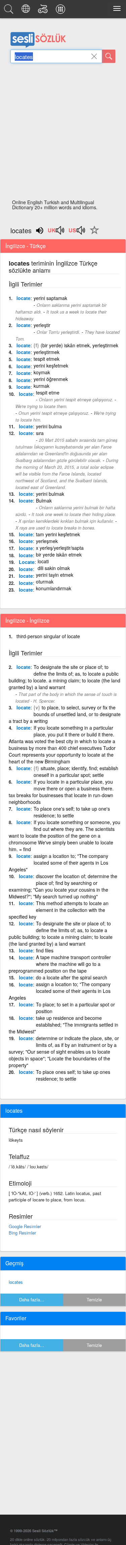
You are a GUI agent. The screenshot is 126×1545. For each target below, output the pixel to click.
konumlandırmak (53, 588)
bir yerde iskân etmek (59, 554)
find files (44, 950)
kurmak (41, 385)
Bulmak (44, 500)
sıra (40, 433)
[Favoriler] (92, 234)
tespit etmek (46, 358)
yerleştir (42, 325)
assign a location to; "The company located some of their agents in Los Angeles (60, 991)
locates (16, 1282)
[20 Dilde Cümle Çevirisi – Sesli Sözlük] (26, 10)
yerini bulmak (50, 493)
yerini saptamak (50, 298)
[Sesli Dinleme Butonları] (56, 232)
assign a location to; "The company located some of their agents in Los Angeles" (58, 862)
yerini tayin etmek (54, 574)
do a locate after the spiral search (71, 977)
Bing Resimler (22, 1232)
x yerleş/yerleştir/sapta (60, 547)
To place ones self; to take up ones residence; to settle (73, 1075)
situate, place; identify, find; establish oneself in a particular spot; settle (76, 771)
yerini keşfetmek (51, 365)
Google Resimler (25, 1226)
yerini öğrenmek (51, 379)
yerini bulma (49, 426)
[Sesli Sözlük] (9, 10)
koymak (42, 372)
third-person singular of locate (48, 636)
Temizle (94, 1299)
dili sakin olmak (54, 568)
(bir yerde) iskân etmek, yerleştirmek (79, 345)
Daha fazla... (31, 1299)
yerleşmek (47, 541)
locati (43, 561)
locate (23, 298)
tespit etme (47, 392)
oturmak (44, 581)
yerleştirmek (46, 352)
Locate (27, 562)
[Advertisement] (63, 133)
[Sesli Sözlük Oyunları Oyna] (44, 10)
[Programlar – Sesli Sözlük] (61, 10)
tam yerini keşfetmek (58, 534)
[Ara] (109, 56)
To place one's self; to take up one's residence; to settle (72, 812)
